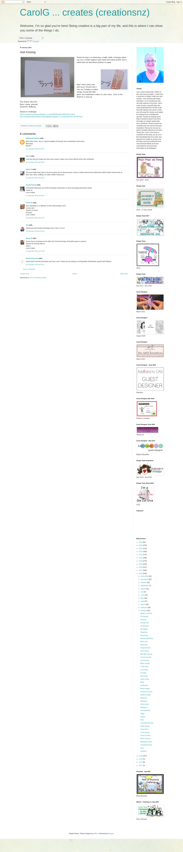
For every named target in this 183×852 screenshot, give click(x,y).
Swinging (143, 701)
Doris (28, 156)
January (144, 611)
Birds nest (144, 641)
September (145, 586)
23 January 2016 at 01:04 (35, 218)
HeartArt (143, 751)
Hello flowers (145, 726)
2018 (141, 567)
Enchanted (144, 616)
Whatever (143, 707)
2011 (141, 765)
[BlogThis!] (49, 126)
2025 (141, 545)
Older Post (124, 274)
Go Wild (143, 673)
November (145, 579)
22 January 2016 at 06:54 (35, 196)
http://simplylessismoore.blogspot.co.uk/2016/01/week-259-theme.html (47, 114)
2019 (141, 564)
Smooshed (144, 729)
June (143, 595)
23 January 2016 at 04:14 (35, 231)
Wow (142, 682)
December (145, 576)
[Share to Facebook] (54, 126)
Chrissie (29, 203)
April (142, 601)
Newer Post (24, 274)
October (144, 582)
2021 (141, 558)
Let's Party (144, 670)
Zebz (142, 720)
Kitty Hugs (144, 676)
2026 (141, 542)
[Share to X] (52, 126)
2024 (141, 548)
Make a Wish (145, 663)
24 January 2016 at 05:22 (35, 264)
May (142, 598)
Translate (35, 41)
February (144, 607)
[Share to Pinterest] (57, 126)
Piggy (142, 714)
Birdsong (143, 698)
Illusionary (144, 635)
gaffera (95, 833)
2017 (141, 570)
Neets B (29, 238)
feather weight (145, 695)
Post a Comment (29, 269)
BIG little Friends (146, 654)
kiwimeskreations (32, 138)
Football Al (144, 685)
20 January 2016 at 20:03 (35, 149)
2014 (141, 759)
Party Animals (145, 648)
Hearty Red (144, 623)
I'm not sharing (145, 657)
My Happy (144, 629)
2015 (141, 756)
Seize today (144, 679)
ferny (142, 748)
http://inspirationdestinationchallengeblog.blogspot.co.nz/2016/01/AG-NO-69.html (51, 117)
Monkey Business (146, 638)
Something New (146, 745)
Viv (27, 225)
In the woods (145, 732)
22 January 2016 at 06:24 (35, 178)
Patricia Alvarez (32, 258)
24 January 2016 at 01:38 (35, 251)
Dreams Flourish (146, 692)
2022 (141, 555)
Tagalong (143, 632)
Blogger (111, 833)
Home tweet (144, 704)
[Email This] (47, 126)
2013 (141, 762)
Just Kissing (144, 660)
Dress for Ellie (145, 735)
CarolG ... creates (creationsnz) (85, 12)
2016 (141, 573)
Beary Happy (145, 688)
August (143, 589)
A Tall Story (144, 667)
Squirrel (29, 169)
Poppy (142, 717)
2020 (141, 561)
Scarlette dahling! (146, 723)
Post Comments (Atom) (38, 278)
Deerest (143, 620)
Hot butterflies (145, 710)
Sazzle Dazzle (31, 185)
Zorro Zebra (144, 651)
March (143, 604)
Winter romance (146, 613)
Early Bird (143, 645)
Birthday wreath (146, 742)
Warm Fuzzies (145, 739)
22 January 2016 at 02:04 (35, 162)
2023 (141, 552)
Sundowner (144, 626)
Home (74, 274)
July (142, 592)
